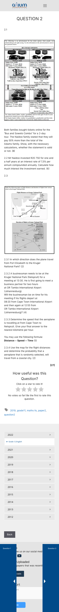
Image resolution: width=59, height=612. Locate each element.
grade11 (21, 410)
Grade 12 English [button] (15, 441)
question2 (9, 414)
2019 (13, 410)
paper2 (42, 410)
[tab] (29, 434)
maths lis (32, 410)
